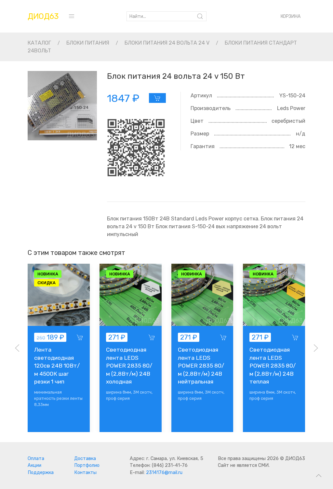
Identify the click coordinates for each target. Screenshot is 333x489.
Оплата (36, 458)
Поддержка (41, 472)
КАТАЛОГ (39, 43)
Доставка (85, 458)
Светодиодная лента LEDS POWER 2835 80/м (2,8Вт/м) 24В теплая (273, 365)
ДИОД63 (43, 16)
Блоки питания (87, 43)
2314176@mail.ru (164, 472)
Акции (34, 465)
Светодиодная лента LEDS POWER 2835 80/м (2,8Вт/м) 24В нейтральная (201, 365)
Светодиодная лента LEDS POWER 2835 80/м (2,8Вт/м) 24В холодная (129, 365)
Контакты (85, 472)
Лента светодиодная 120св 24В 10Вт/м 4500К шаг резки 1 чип (57, 365)
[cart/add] (157, 98)
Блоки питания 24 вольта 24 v (167, 43)
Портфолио (87, 465)
